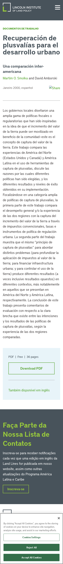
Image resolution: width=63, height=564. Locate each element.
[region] (31, 538)
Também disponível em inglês (29, 390)
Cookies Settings (31, 537)
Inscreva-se (15, 489)
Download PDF (31, 368)
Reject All (31, 547)
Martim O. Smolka (15, 78)
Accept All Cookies (31, 557)
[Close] (59, 518)
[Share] (54, 88)
